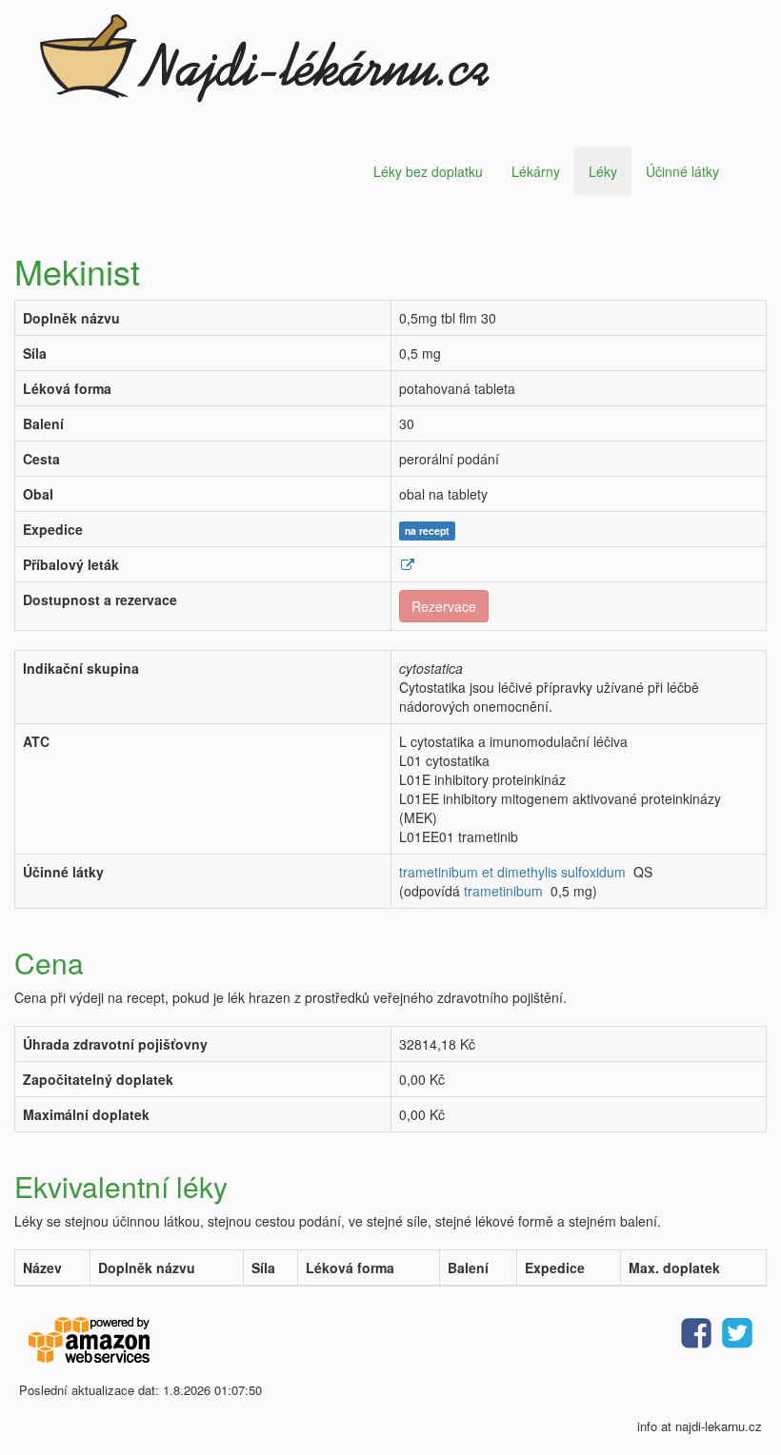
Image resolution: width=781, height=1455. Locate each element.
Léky (603, 171)
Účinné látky (682, 171)
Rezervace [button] (443, 606)
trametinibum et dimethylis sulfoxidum (512, 871)
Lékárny (535, 171)
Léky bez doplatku (428, 171)
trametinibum (503, 890)
